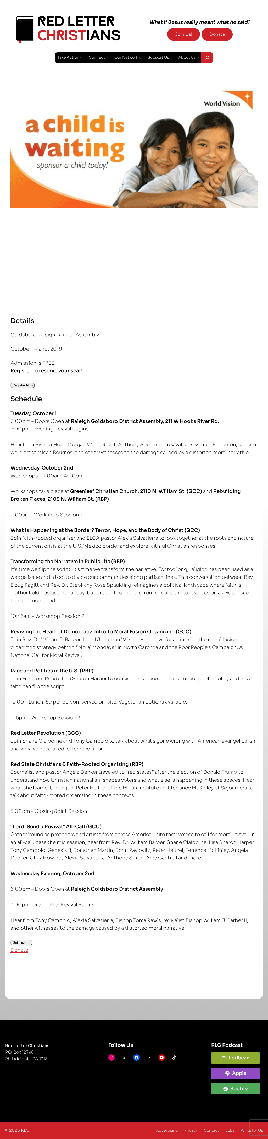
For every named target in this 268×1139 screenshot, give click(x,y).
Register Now (23, 385)
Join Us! (183, 34)
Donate (217, 34)
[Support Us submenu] (171, 58)
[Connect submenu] (107, 58)
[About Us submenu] (198, 58)
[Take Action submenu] (81, 58)
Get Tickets (21, 943)
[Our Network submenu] (140, 58)
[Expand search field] (207, 57)
